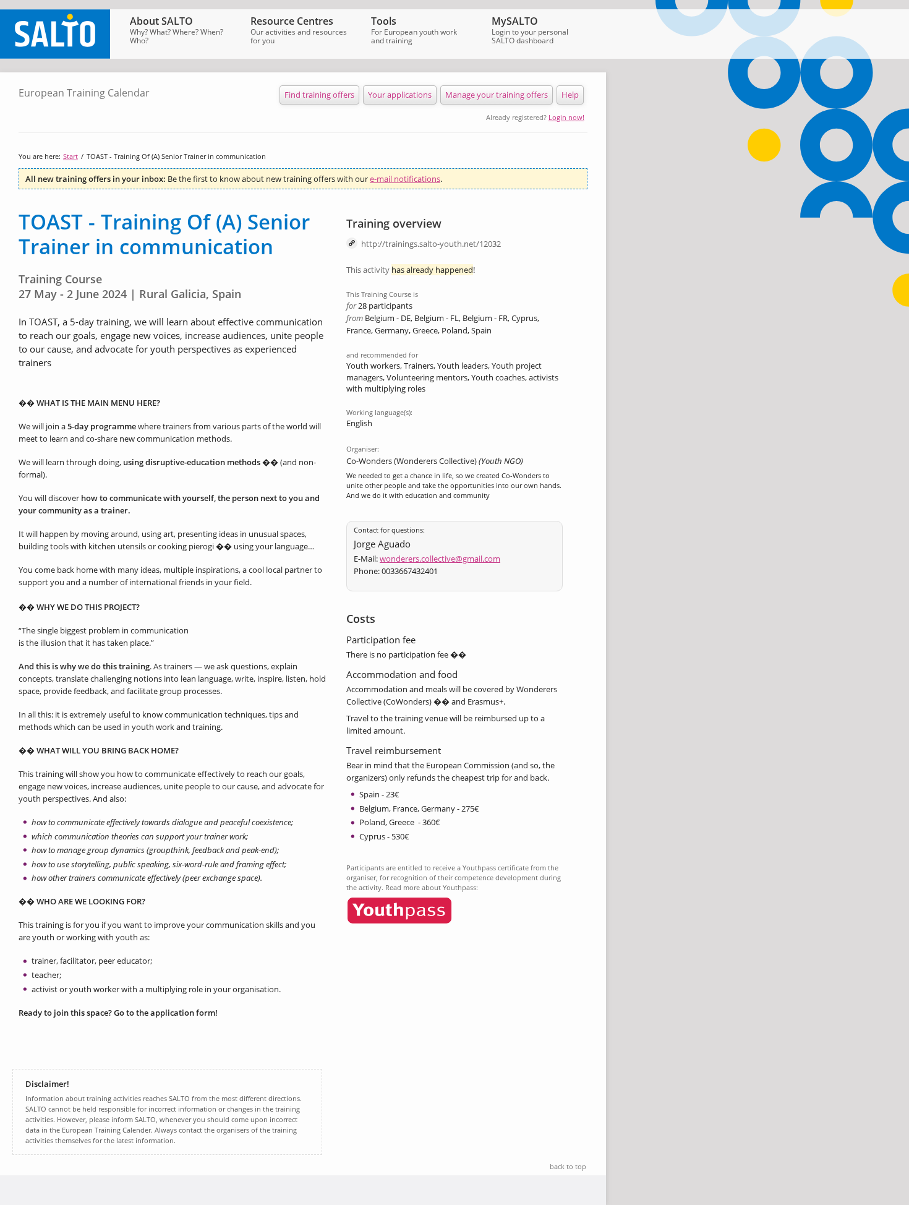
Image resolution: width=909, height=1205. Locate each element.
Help (570, 94)
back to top (568, 1166)
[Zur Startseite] (55, 55)
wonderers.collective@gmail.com (440, 558)
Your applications (400, 94)
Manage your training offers (496, 94)
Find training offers (319, 94)
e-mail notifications (405, 178)
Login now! (566, 117)
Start (70, 156)
